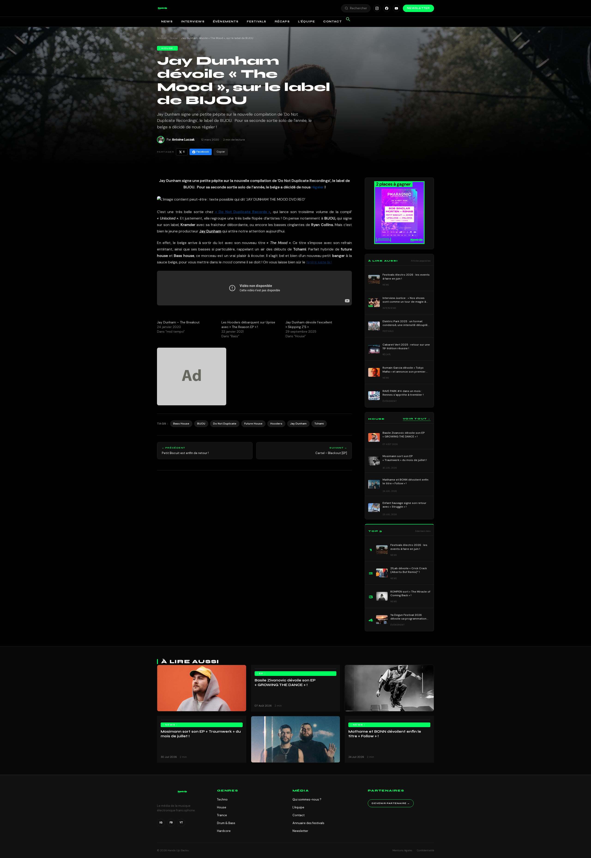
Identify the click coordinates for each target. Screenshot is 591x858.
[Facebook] (386, 8)
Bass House (181, 423)
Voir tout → (417, 419)
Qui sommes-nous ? (306, 799)
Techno (222, 799)
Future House (253, 423)
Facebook (202, 151)
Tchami (319, 423)
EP (261, 673)
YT (181, 822)
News (167, 21)
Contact (332, 21)
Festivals (256, 21)
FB (171, 822)
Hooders (276, 423)
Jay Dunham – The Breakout (178, 322)
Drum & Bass (226, 823)
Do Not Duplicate (224, 423)
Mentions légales (402, 850)
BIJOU (201, 423)
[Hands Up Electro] (162, 8)
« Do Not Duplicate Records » (242, 211)
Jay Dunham (298, 423)
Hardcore (224, 831)
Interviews (193, 21)
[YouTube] (396, 8)
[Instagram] (377, 8)
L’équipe (306, 21)
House (174, 38)
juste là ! (319, 262)
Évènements (225, 21)
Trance (222, 815)
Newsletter (418, 8)
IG (161, 822)
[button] (162, 8)
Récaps (282, 21)
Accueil (161, 38)
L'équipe (298, 807)
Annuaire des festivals (308, 823)
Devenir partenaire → (391, 803)
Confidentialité (425, 850)
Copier (221, 151)
